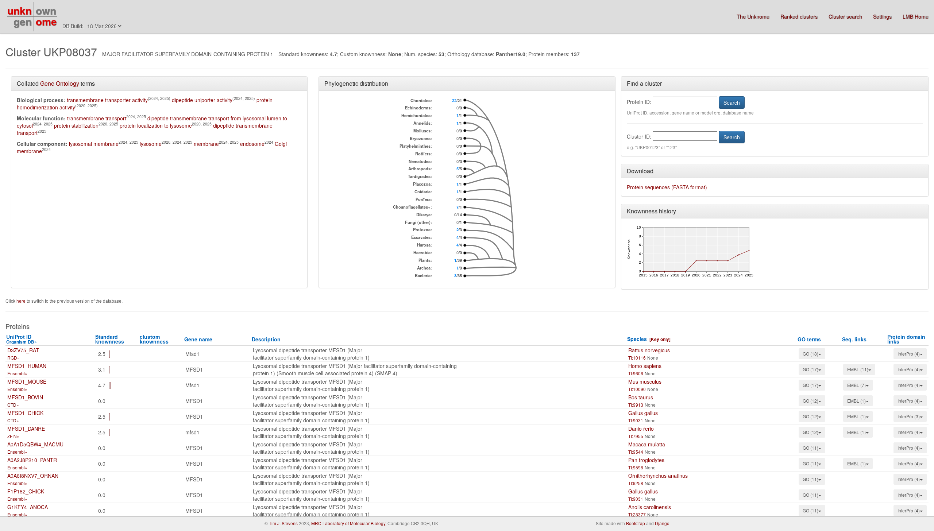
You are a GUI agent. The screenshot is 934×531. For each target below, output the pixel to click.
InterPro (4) (909, 353)
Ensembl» (17, 373)
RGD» (13, 357)
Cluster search (845, 16)
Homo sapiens (644, 365)
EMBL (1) (856, 401)
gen (22, 21)
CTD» (13, 405)
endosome (252, 143)
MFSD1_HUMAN (26, 365)
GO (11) (810, 448)
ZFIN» (13, 436)
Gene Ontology (59, 83)
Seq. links (854, 339)
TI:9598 (635, 467)
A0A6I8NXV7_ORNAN (32, 475)
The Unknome (753, 16)
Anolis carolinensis (649, 507)
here (21, 301)
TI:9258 (635, 483)
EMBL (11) (857, 369)
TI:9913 (635, 405)
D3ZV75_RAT (23, 350)
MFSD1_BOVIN (25, 397)
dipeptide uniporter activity (202, 100)
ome (46, 21)
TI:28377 (637, 514)
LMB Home (916, 16)
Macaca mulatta (646, 444)
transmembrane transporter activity (107, 100)
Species (637, 338)
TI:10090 (637, 389)
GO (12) (810, 401)
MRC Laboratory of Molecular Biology (348, 523)
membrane (206, 143)
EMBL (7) (856, 385)
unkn (19, 10)
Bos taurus (640, 397)
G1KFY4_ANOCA (27, 507)
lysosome (151, 143)
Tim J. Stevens (283, 523)
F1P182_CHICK (25, 491)
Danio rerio (641, 428)
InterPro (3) (909, 416)
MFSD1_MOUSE (26, 381)
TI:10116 (637, 357)
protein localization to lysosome (156, 125)
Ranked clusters (799, 16)
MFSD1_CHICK (25, 412)
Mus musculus (644, 381)
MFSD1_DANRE (26, 428)
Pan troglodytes (646, 460)
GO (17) (810, 369)
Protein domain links (906, 339)
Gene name (198, 339)
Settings (882, 16)
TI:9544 (635, 452)
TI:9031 (635, 420)
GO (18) (810, 353)
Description (266, 339)
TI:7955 (635, 436)
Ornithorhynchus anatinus (658, 475)
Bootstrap (635, 523)
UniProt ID (21, 339)
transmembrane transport (96, 118)
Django (662, 523)
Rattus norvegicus (649, 350)
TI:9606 (635, 373)
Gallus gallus (643, 412)
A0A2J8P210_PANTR (32, 460)
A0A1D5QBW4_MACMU (35, 444)
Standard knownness (109, 339)
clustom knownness (154, 339)
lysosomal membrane (94, 143)
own (46, 10)
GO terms (809, 339)
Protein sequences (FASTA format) (667, 187)
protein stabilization (76, 125)
